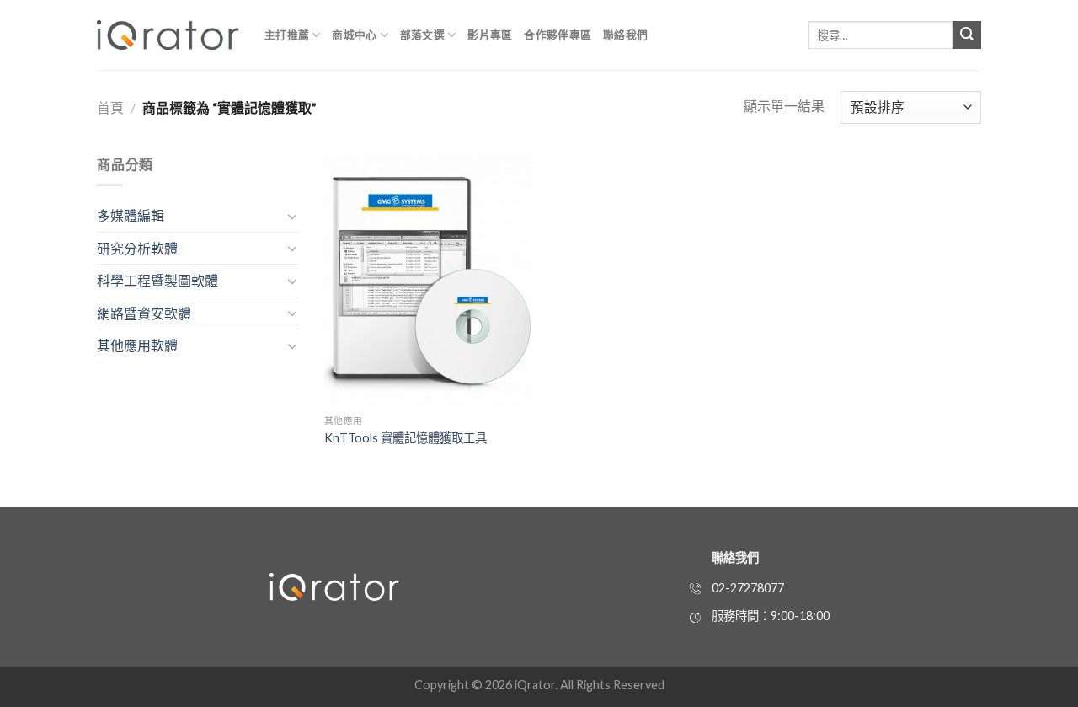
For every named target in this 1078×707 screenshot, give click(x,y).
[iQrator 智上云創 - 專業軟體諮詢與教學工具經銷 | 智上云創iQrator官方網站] (168, 35)
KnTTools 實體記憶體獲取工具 (405, 438)
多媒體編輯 (130, 215)
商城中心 (354, 34)
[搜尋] (967, 35)
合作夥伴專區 (557, 34)
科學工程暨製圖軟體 (157, 280)
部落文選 (422, 34)
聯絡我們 (625, 34)
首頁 (110, 107)
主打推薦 (286, 34)
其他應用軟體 (137, 345)
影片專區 (489, 34)
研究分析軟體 (137, 248)
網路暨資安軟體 (144, 313)
